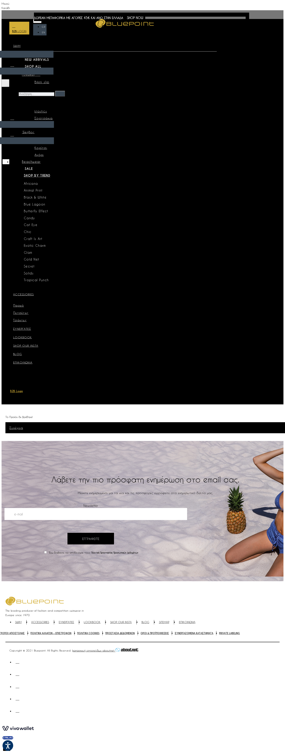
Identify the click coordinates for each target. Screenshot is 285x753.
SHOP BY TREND (37, 176)
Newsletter (90, 505)
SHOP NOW (135, 18)
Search (12, 93)
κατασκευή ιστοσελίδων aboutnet (94, 650)
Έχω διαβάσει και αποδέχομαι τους (92, 552)
